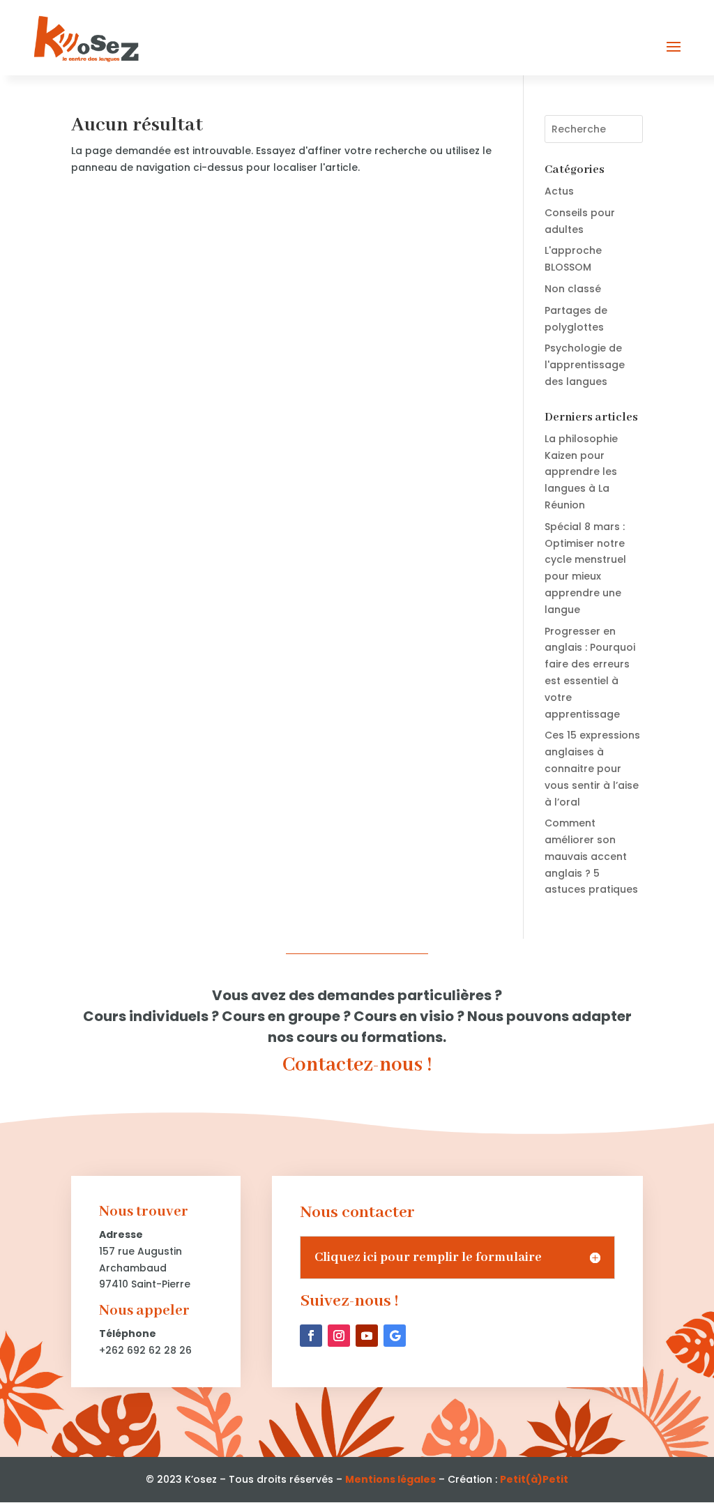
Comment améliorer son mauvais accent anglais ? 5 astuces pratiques (591, 856)
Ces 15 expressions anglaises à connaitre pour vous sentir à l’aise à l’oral (592, 768)
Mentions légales (390, 1479)
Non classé (573, 289)
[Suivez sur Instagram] (339, 1335)
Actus (559, 191)
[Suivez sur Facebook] (311, 1335)
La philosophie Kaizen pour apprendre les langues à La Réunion (581, 472)
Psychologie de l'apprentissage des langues (585, 364)
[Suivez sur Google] (394, 1335)
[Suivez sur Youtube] (367, 1335)
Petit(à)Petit (534, 1479)
